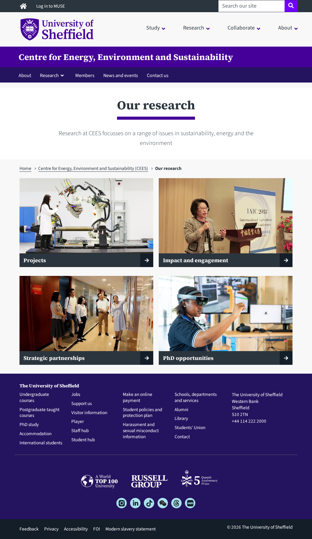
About (25, 75)
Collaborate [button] (241, 28)
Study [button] (153, 28)
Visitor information (89, 413)
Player (77, 422)
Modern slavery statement (130, 529)
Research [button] (193, 28)
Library (181, 419)
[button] (53, 75)
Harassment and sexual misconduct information (141, 431)
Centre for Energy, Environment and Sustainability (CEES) (93, 168)
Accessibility (76, 529)
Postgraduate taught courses (39, 413)
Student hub (83, 440)
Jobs (75, 395)
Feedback (29, 529)
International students (41, 443)
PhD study (29, 425)
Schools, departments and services (196, 398)
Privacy (51, 529)
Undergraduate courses (34, 398)
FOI (96, 529)
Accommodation (35, 434)
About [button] (285, 28)
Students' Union (190, 428)
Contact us (157, 75)
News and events (120, 75)
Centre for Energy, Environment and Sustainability (126, 57)
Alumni (181, 410)
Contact (182, 437)
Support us (81, 404)
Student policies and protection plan (142, 413)
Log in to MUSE (51, 6)
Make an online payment (137, 398)
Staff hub (80, 431)
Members (84, 75)
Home (25, 168)
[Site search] (291, 6)
